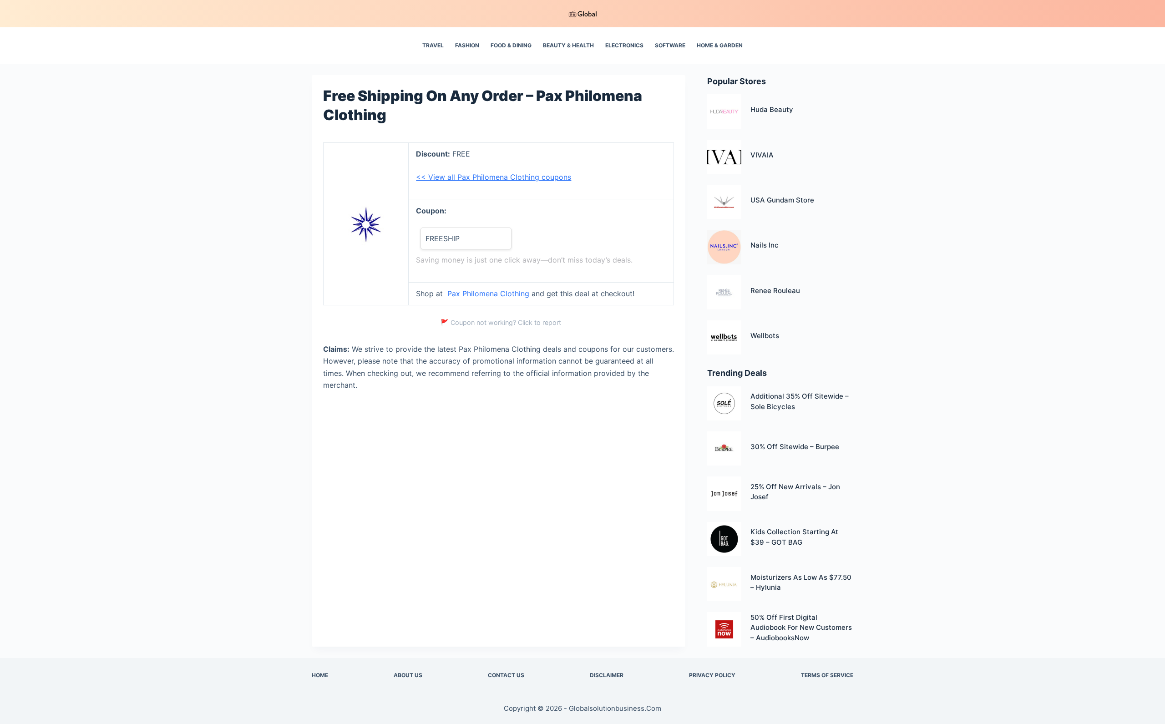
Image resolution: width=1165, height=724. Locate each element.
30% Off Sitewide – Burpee (794, 446)
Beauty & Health (568, 45)
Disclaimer (606, 675)
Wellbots (764, 335)
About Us (408, 675)
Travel (433, 45)
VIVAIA (762, 155)
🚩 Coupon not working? (501, 322)
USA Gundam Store (782, 200)
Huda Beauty (771, 109)
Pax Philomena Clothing (488, 293)
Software (670, 45)
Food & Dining (511, 45)
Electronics (624, 45)
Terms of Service (827, 675)
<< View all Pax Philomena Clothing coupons (493, 177)
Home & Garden (720, 45)
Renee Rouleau (775, 290)
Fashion (467, 45)
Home (320, 675)
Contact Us (506, 675)
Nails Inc (764, 245)
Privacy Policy (712, 675)
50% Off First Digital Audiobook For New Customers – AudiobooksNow (801, 627)
